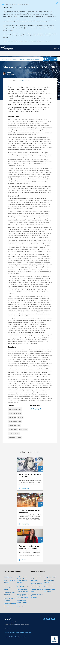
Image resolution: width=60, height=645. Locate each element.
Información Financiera (10, 603)
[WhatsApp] (55, 59)
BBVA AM (4, 59)
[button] (54, 639)
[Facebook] (44, 59)
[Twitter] (48, 59)
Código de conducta (22, 576)
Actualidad (13, 59)
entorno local (23, 429)
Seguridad (17, 636)
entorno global (13, 429)
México (26, 632)
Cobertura (6, 606)
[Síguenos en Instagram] (47, 619)
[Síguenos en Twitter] (44, 619)
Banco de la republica (15, 413)
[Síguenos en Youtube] (52, 619)
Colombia (12, 632)
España (17, 632)
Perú (30, 632)
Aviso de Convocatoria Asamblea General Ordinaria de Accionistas (22, 595)
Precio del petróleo (14, 433)
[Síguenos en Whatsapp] (54, 619)
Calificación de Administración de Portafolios (9, 594)
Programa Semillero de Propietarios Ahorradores (37, 595)
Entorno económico (14, 425)
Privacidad (23, 636)
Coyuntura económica (15, 421)
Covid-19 (20, 417)
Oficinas (12, 636)
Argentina (7, 632)
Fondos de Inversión (36, 576)
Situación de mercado (15, 437)
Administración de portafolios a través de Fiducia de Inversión (37, 585)
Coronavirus (12, 417)
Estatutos (6, 585)
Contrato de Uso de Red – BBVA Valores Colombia (22, 580)
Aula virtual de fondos (15, 409)
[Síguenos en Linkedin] (49, 619)
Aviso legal (7, 636)
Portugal (22, 632)
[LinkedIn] (52, 59)
